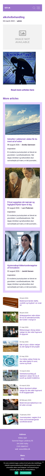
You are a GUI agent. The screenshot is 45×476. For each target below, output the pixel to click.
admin (19, 21)
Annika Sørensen (28, 145)
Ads (22, 459)
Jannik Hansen (27, 271)
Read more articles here (22, 90)
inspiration (11, 149)
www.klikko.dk (24, 449)
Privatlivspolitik (25, 473)
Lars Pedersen (27, 208)
